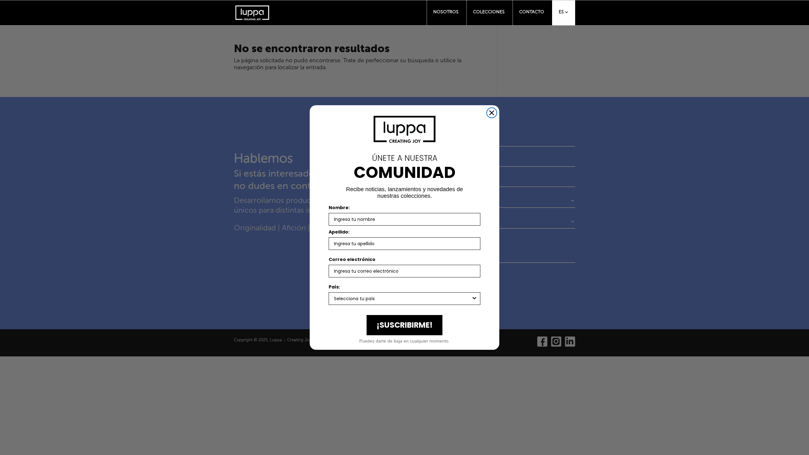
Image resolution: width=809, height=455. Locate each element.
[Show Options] (474, 299)
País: (334, 287)
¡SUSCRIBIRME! (405, 325)
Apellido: (339, 232)
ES (561, 12)
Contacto (531, 12)
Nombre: (339, 207)
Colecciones (489, 12)
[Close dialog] (492, 113)
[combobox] (402, 299)
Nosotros (446, 12)
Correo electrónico (352, 259)
